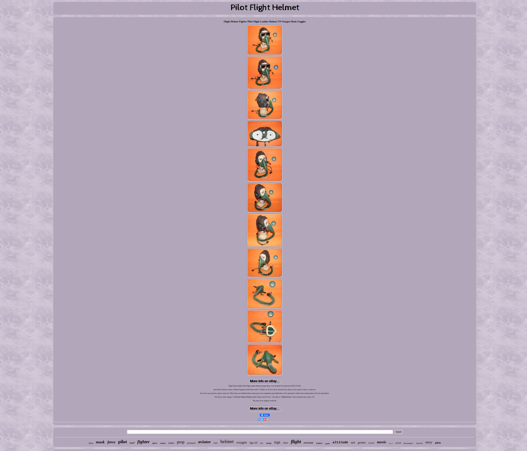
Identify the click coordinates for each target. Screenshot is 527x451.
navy (428, 442)
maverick (419, 443)
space (154, 443)
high (277, 442)
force (111, 442)
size (261, 443)
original (319, 443)
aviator (204, 441)
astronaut (308, 442)
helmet (227, 441)
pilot (122, 441)
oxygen (241, 442)
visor (285, 442)
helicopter (408, 443)
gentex (362, 442)
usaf (132, 443)
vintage (269, 443)
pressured (191, 443)
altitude (340, 442)
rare (216, 442)
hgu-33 (253, 442)
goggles (327, 443)
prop (180, 442)
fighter (143, 441)
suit (353, 442)
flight (296, 441)
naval (398, 442)
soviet (371, 443)
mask (100, 442)
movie (381, 442)
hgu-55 (391, 443)
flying (91, 443)
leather (171, 443)
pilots (438, 442)
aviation (163, 443)
